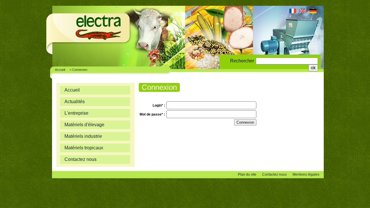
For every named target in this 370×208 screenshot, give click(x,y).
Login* (158, 105)
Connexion (79, 69)
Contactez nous (274, 174)
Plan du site (247, 174)
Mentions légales (306, 174)
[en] (302, 12)
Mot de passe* (152, 114)
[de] (313, 12)
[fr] (292, 12)
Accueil (60, 69)
